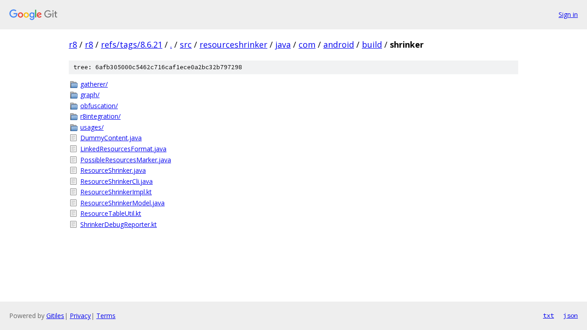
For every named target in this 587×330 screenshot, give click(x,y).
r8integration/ (100, 116)
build (372, 44)
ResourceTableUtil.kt (110, 213)
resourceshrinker (233, 44)
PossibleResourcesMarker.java (125, 159)
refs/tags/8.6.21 (131, 44)
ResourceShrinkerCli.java (116, 181)
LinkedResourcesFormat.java (123, 148)
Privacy (80, 315)
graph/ (90, 94)
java (283, 44)
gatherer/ (94, 84)
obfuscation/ (99, 105)
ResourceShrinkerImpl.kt (116, 191)
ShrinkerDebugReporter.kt (118, 224)
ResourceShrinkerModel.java (122, 202)
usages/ (92, 127)
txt (548, 315)
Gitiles (55, 315)
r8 (73, 44)
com (307, 44)
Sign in (568, 14)
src (186, 44)
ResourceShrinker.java (113, 170)
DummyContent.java (111, 137)
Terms (106, 315)
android (338, 44)
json (570, 315)
